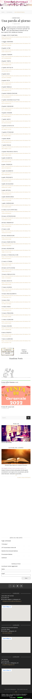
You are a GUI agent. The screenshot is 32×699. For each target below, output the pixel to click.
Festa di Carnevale (7, 407)
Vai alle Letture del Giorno (24, 477)
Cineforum (4, 557)
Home (2, 12)
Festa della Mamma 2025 (10, 382)
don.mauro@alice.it (7, 633)
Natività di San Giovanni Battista (9, 551)
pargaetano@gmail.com (8, 664)
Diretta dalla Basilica (6, 442)
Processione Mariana (6, 554)
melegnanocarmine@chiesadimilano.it (11, 601)
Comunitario (9, 12)
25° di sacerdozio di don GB (8, 547)
